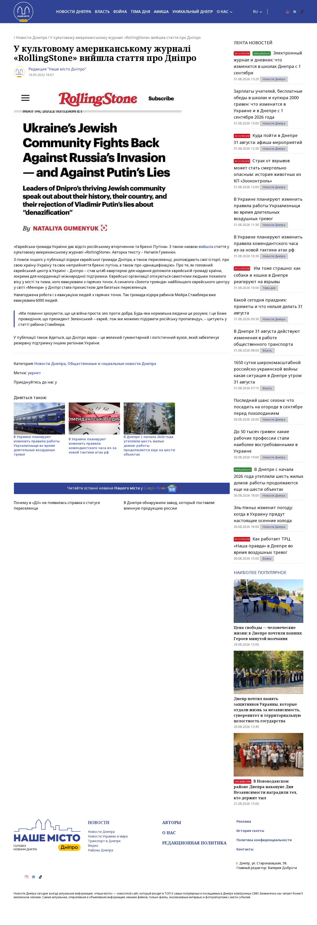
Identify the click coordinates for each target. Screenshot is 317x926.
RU (255, 11)
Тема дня (140, 11)
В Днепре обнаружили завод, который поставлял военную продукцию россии (169, 505)
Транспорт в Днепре (104, 841)
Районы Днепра (100, 850)
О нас (222, 11)
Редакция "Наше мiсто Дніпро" (57, 69)
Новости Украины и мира (108, 836)
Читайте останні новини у (117, 488)
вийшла (206, 246)
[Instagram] (287, 11)
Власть (102, 11)
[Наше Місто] (23, 11)
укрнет (34, 372)
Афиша (161, 11)
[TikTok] (301, 11)
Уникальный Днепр (192, 11)
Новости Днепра (73, 11)
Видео (93, 845)
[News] (294, 11)
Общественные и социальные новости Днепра (112, 363)
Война (120, 11)
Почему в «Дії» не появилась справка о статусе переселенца (57, 505)
